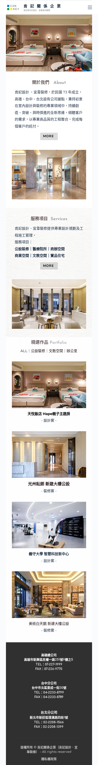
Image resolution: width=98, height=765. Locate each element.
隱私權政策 (49, 759)
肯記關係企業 (44, 6)
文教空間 (56, 351)
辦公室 (72, 351)
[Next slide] (81, 43)
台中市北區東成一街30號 (49, 687)
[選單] (90, 7)
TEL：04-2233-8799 (49, 692)
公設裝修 (38, 351)
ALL (23, 351)
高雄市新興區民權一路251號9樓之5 (49, 659)
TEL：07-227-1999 (49, 664)
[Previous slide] (16, 43)
